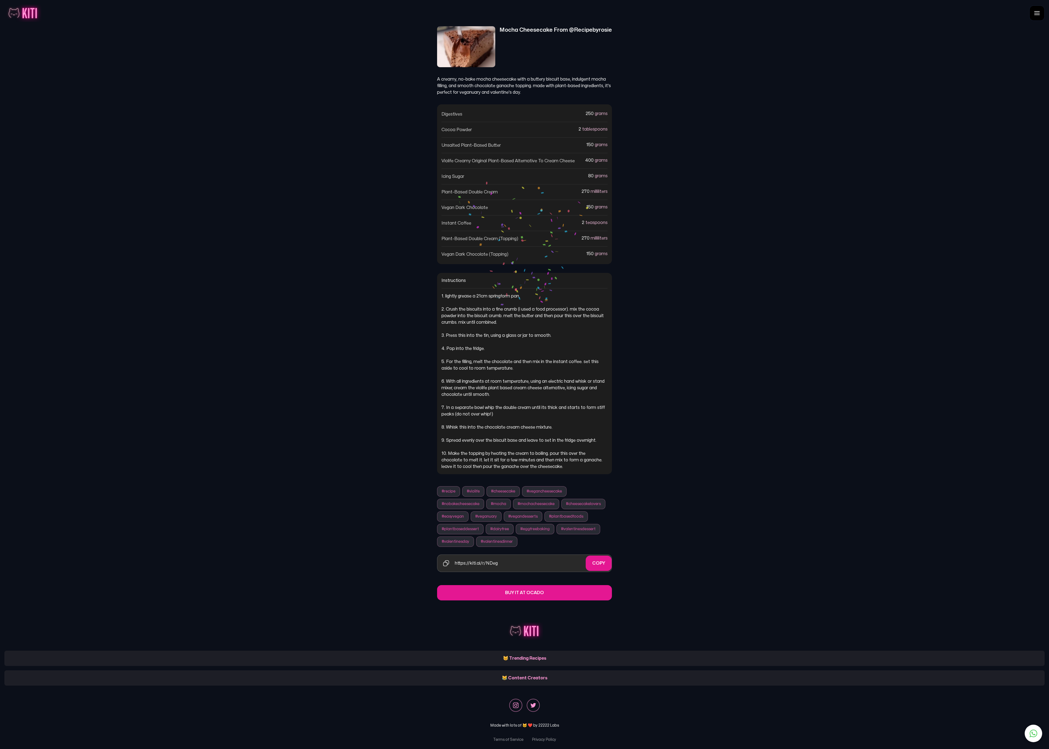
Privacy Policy (544, 739)
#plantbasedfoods (566, 516)
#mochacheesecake (536, 504)
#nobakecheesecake (460, 504)
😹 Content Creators (524, 678)
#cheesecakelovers (583, 504)
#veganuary (486, 516)
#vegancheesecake (544, 491)
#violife (473, 491)
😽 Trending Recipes (524, 658)
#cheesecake (503, 491)
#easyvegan (453, 516)
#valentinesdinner (497, 541)
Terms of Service (508, 739)
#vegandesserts (523, 516)
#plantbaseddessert (460, 529)
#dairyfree (499, 529)
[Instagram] (515, 705)
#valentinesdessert (578, 529)
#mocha (498, 504)
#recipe (448, 491)
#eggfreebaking (535, 529)
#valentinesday (455, 541)
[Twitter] (533, 705)
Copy (598, 563)
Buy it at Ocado (524, 593)
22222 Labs (548, 725)
